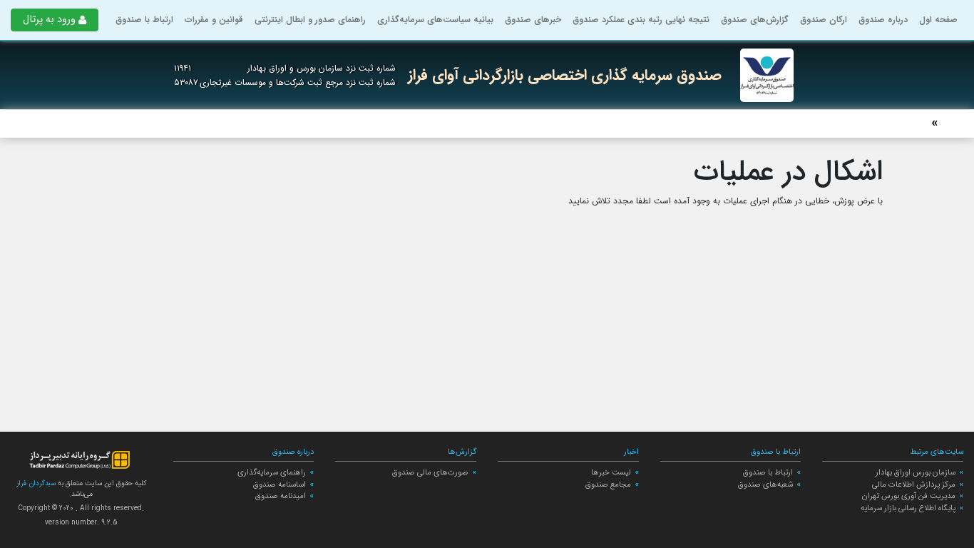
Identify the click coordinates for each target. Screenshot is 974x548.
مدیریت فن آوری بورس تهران (908, 495)
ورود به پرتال (49, 19)
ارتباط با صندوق (144, 19)
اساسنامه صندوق (279, 484)
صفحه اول (938, 19)
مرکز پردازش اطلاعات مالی (913, 484)
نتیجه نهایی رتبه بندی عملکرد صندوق (641, 19)
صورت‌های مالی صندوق (430, 472)
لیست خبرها (611, 472)
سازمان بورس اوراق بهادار (915, 472)
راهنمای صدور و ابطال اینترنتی (310, 19)
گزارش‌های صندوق (755, 19)
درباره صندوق (883, 19)
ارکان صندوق (823, 19)
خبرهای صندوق (533, 19)
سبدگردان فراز (36, 483)
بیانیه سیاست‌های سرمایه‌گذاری (435, 19)
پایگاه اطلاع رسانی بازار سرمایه (908, 508)
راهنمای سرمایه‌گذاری (271, 472)
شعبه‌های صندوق (765, 484)
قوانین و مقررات (214, 19)
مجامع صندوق (608, 484)
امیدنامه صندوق (280, 495)
